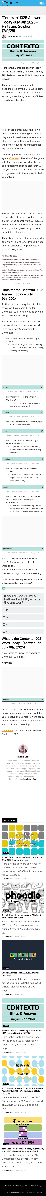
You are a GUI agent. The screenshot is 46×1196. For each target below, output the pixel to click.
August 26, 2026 (20, 879)
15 (7, 610)
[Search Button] (36, 3)
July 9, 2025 (27, 36)
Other (6, 852)
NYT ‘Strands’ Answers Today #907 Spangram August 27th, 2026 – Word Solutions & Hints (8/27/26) (22, 1091)
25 (7, 624)
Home (26, 1186)
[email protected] (30, 779)
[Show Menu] (32, 3)
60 (7, 617)
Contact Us (17, 1186)
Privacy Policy (36, 1186)
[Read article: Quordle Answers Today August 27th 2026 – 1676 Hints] (23, 955)
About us (7, 1186)
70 (7, 631)
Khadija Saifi (13, 36)
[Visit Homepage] (15, 3)
